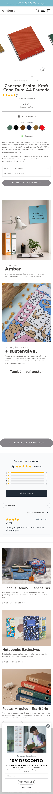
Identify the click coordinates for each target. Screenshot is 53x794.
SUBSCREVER (26, 782)
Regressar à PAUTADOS (28, 443)
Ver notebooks (14, 662)
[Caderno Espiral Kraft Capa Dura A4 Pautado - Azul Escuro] (13, 420)
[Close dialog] (48, 726)
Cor (26, 123)
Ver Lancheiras (14, 603)
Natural (35, 127)
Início (16, 81)
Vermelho (42, 127)
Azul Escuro (29, 127)
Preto (16, 127)
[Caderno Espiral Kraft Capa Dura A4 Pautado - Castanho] (10, 420)
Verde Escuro (9, 127)
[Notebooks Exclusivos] (26, 628)
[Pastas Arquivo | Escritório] (26, 687)
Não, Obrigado (26, 787)
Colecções (23, 81)
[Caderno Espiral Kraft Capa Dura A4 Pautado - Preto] (7, 420)
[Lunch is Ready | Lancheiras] (26, 566)
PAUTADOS (33, 81)
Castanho (22, 127)
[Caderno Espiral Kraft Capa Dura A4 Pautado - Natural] (16, 420)
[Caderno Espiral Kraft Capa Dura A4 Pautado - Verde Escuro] (4, 420)
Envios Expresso (13, 169)
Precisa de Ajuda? (14, 174)
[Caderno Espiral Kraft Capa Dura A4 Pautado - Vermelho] (4, 423)
